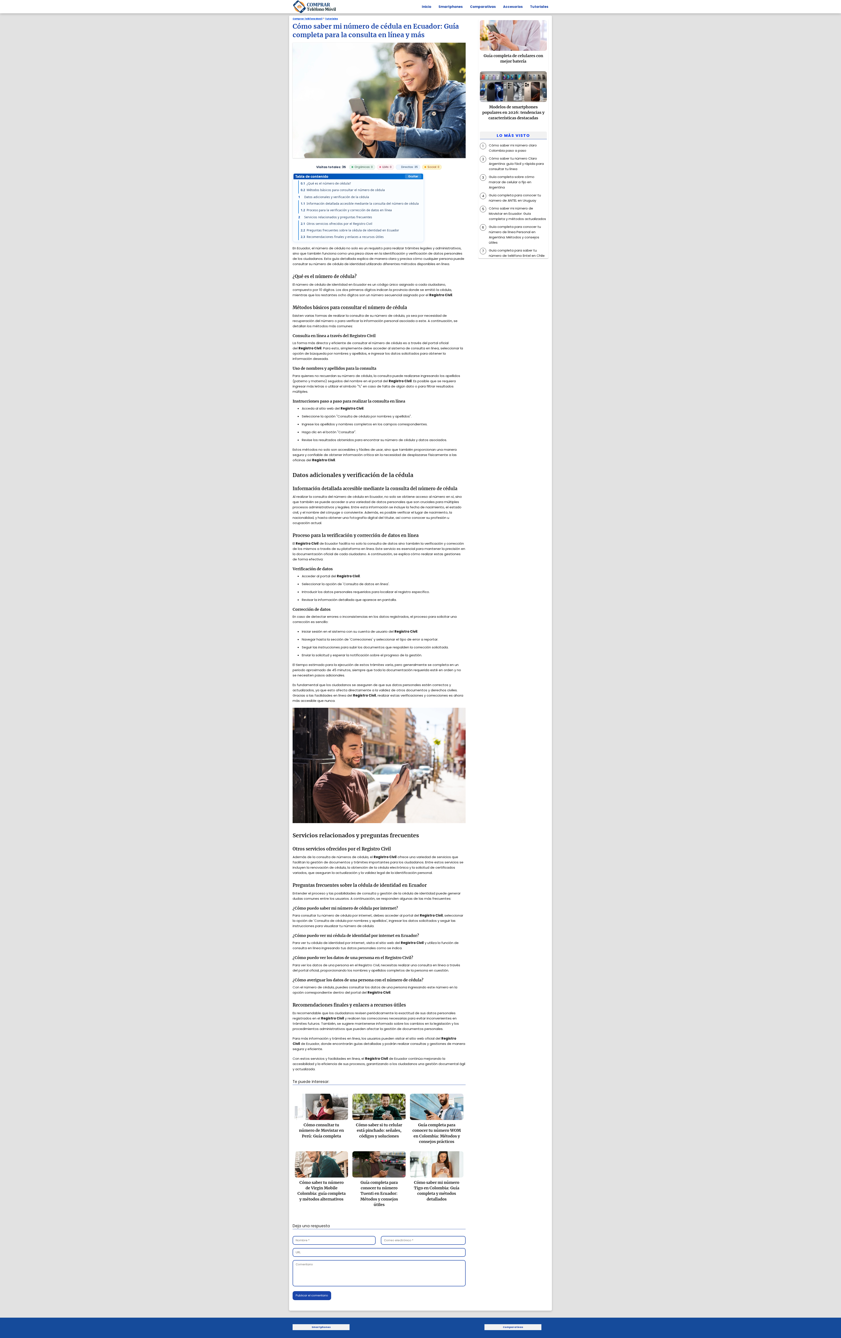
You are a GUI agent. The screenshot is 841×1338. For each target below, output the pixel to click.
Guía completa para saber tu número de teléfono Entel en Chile (517, 253)
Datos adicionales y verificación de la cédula (333, 197)
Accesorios (513, 6)
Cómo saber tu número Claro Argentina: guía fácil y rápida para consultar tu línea (516, 163)
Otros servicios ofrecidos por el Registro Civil (336, 224)
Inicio (426, 6)
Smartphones (450, 6)
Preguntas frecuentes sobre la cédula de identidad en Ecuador (350, 230)
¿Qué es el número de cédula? (326, 183)
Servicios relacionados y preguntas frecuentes (335, 217)
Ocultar (413, 176)
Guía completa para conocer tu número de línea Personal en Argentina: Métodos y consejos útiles (515, 234)
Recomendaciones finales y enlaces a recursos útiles (342, 237)
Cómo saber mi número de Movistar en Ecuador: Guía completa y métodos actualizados (517, 213)
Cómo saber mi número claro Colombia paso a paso (513, 148)
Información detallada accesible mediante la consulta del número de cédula (360, 203)
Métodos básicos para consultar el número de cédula (343, 190)
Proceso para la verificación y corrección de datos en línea (346, 210)
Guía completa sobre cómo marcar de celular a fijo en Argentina (511, 182)
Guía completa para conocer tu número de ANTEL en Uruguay (515, 198)
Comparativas (483, 6)
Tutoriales (539, 6)
